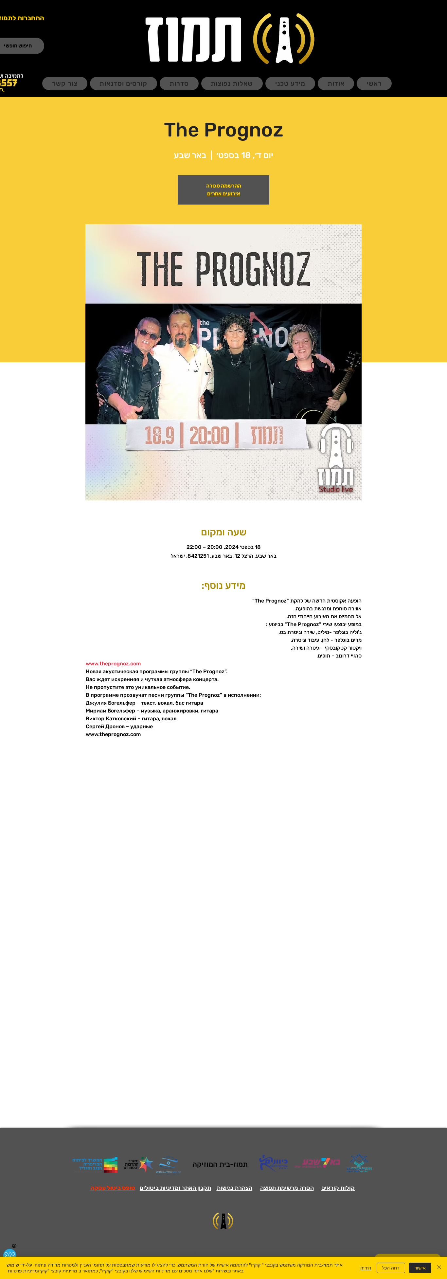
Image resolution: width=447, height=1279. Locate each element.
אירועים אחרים (223, 193)
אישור (420, 1268)
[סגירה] (439, 1268)
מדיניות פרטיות (23, 1271)
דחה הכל (391, 1268)
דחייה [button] (365, 1268)
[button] (112, 1188)
